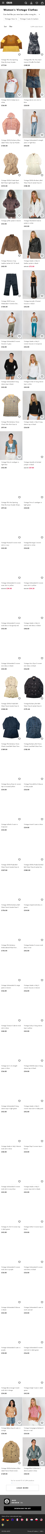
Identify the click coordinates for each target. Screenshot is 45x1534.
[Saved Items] (37, 3)
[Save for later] (19, 54)
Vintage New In (11, 19)
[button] (3, 1519)
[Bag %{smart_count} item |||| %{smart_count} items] (42, 3)
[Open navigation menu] (3, 3)
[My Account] (31, 3)
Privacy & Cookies (33, 1531)
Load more (23, 1488)
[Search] (26, 3)
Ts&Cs (41, 1531)
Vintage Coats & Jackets (29, 19)
